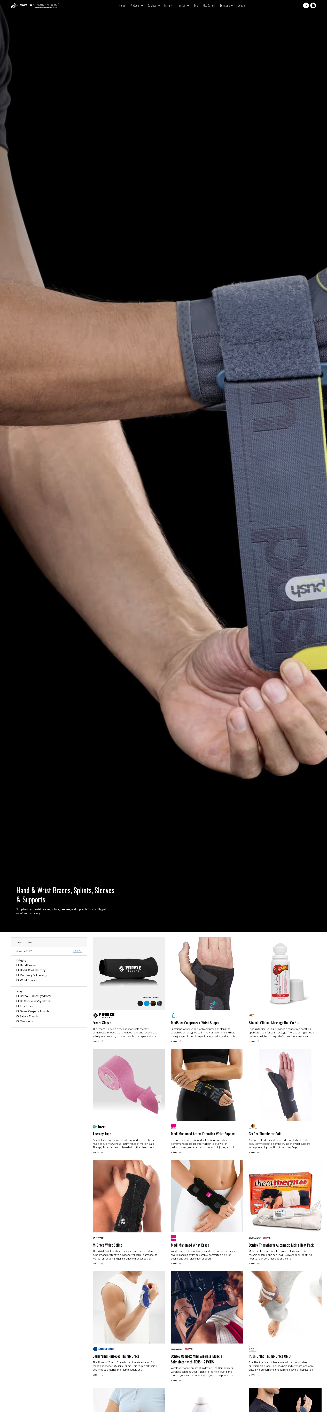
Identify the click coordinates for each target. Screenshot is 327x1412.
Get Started (209, 5)
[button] (136, 5)
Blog (195, 5)
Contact (242, 5)
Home (122, 5)
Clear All (77, 951)
